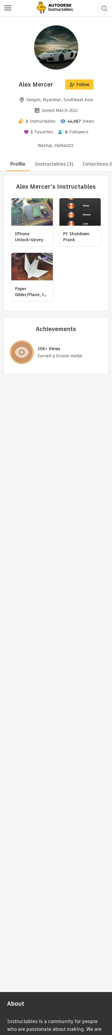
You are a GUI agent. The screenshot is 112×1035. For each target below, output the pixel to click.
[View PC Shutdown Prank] (80, 212)
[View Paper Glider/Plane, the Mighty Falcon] (32, 267)
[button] (7, 8)
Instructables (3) (54, 164)
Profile (17, 164)
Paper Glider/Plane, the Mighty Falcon (32, 292)
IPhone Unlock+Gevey (29, 237)
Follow (82, 84)
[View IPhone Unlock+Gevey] (32, 212)
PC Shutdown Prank (76, 237)
